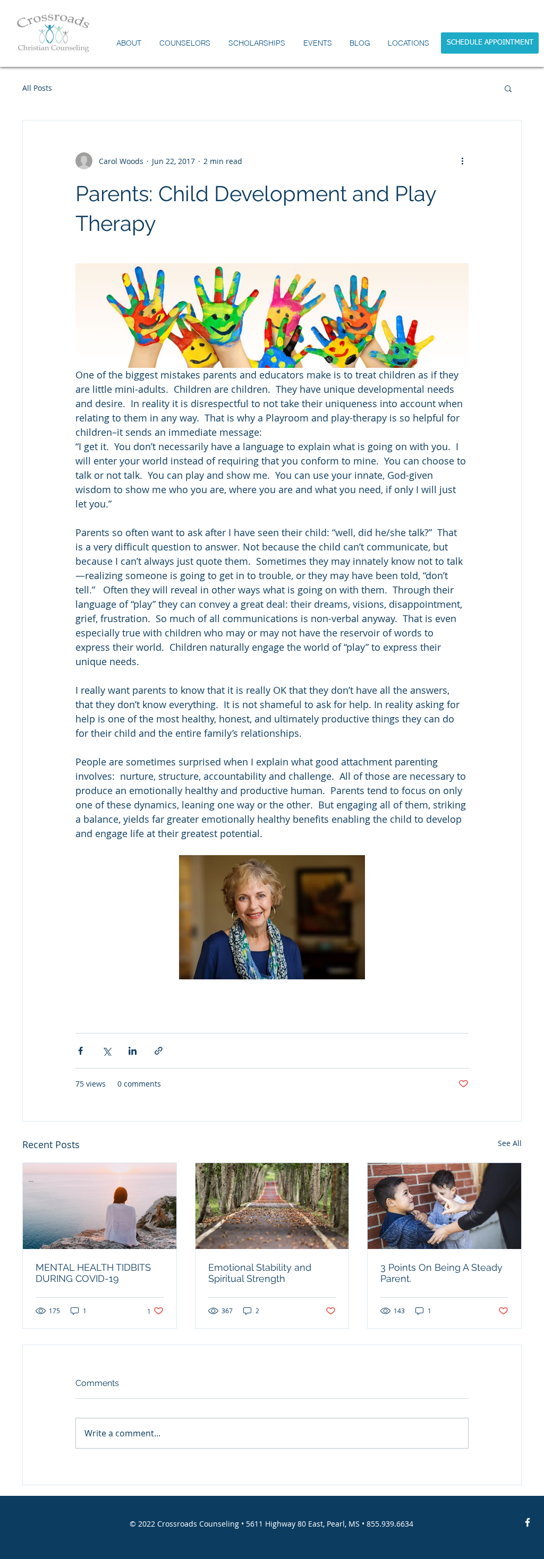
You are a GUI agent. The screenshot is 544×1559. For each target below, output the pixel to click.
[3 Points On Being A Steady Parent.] (444, 1206)
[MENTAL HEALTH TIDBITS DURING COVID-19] (99, 1206)
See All (510, 1143)
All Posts (37, 88)
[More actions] (462, 160)
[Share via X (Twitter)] (106, 1051)
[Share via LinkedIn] (133, 1051)
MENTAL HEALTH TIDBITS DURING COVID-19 (93, 1273)
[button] (184, 43)
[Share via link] (159, 1051)
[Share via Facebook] (80, 1051)
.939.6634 (396, 1524)
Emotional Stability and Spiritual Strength (259, 1273)
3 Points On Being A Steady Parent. (441, 1273)
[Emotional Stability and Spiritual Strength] (272, 1206)
